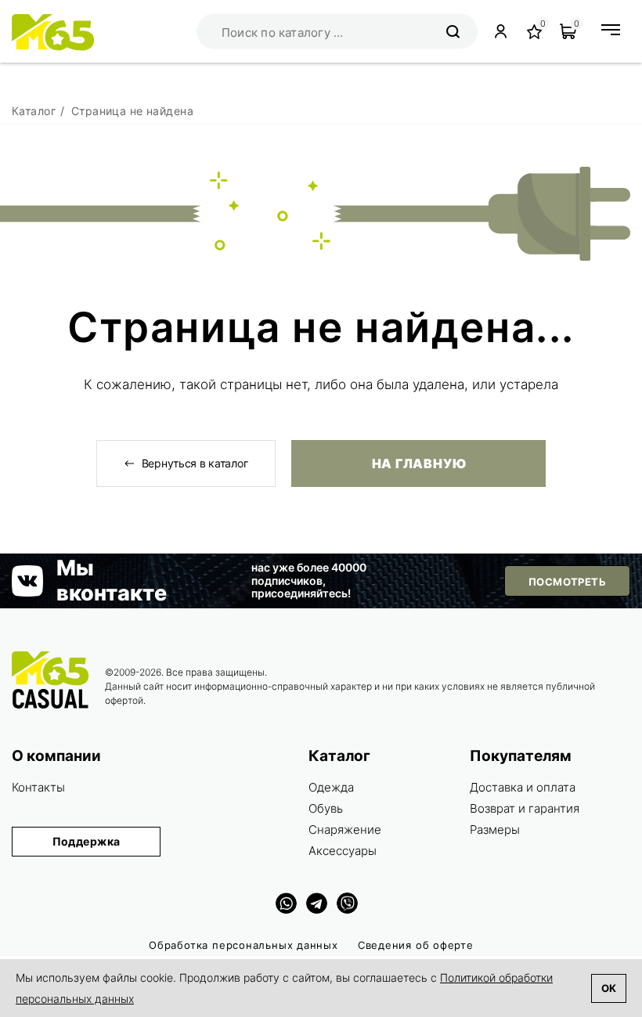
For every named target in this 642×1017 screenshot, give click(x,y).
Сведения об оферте (416, 945)
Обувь (325, 808)
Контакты (38, 787)
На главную (419, 463)
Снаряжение (344, 829)
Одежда (331, 787)
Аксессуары (342, 850)
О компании (56, 756)
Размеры (495, 829)
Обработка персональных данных (243, 945)
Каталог (339, 756)
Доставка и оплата (522, 787)
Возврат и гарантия (524, 808)
